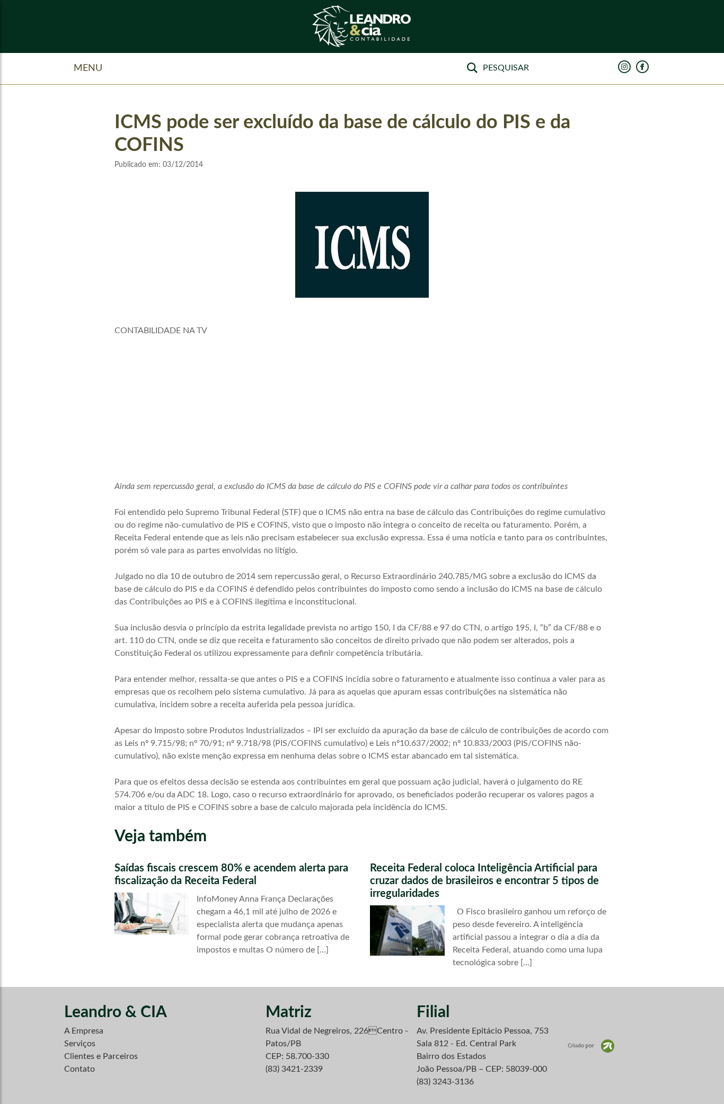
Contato (79, 1069)
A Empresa (83, 1031)
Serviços (79, 1043)
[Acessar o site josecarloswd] (591, 1045)
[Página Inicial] (362, 26)
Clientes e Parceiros (101, 1056)
